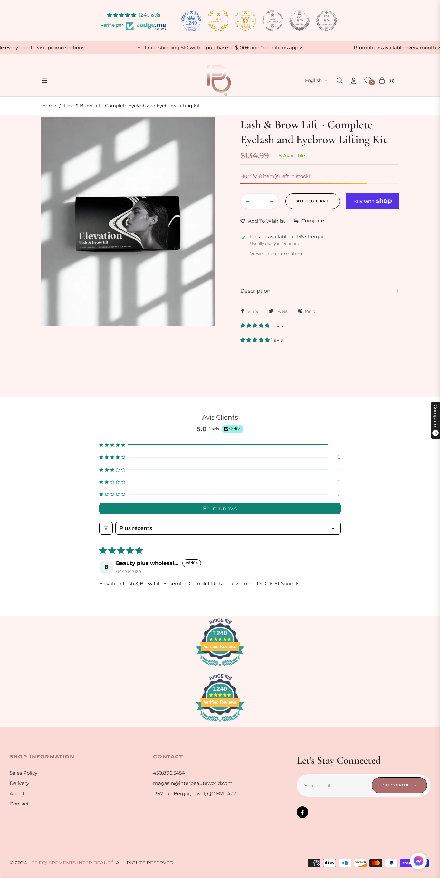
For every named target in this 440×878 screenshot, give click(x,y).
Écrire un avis (220, 508)
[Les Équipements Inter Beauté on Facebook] (302, 812)
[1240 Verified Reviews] (220, 667)
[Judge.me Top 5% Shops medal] (299, 20)
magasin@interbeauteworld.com (193, 783)
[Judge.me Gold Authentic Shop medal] (218, 20)
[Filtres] (106, 528)
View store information (276, 254)
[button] (340, 81)
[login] (353, 81)
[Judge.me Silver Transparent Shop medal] (272, 20)
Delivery (19, 783)
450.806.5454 (169, 773)
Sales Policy (23, 773)
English (313, 80)
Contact (19, 804)
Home (49, 106)
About (17, 793)
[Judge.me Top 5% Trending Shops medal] (326, 20)
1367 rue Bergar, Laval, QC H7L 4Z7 (194, 793)
